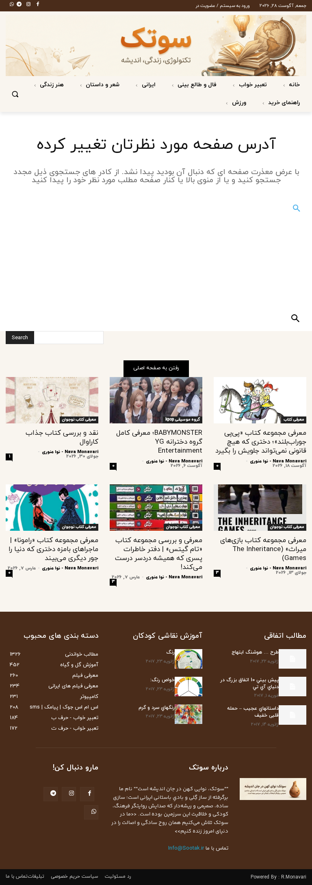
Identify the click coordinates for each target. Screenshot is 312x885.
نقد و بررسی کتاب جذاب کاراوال (62, 437)
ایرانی (148, 85)
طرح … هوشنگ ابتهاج (255, 652)
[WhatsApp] (9, 5)
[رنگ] (188, 659)
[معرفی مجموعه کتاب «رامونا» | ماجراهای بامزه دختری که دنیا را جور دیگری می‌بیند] (52, 507)
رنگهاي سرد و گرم (157, 707)
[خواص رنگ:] (188, 686)
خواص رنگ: (162, 680)
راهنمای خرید (283, 103)
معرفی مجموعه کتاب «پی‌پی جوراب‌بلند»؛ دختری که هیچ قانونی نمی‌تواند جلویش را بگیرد (260, 442)
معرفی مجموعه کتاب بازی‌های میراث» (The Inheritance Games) (263, 549)
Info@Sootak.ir (186, 848)
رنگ (170, 652)
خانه (293, 85)
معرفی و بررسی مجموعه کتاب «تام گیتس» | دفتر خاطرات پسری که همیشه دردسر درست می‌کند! (158, 554)
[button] (15, 94)
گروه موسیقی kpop (182, 419)
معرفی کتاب (294, 419)
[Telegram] (16, 5)
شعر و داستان (101, 85)
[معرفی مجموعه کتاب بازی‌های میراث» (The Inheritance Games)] (260, 507)
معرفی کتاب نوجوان (79, 419)
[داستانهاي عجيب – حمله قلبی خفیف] (292, 715)
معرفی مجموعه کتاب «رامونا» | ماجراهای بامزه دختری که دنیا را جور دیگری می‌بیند (53, 549)
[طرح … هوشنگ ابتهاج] (292, 659)
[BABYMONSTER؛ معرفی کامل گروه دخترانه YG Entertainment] (156, 400)
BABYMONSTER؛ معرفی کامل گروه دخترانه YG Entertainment (159, 442)
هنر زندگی (51, 85)
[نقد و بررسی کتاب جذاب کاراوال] (52, 400)
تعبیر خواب (252, 85)
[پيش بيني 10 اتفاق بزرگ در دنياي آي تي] (292, 686)
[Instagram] (26, 5)
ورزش (238, 103)
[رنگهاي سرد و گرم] (188, 714)
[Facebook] (35, 5)
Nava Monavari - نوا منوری (278, 461)
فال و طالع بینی (196, 85)
